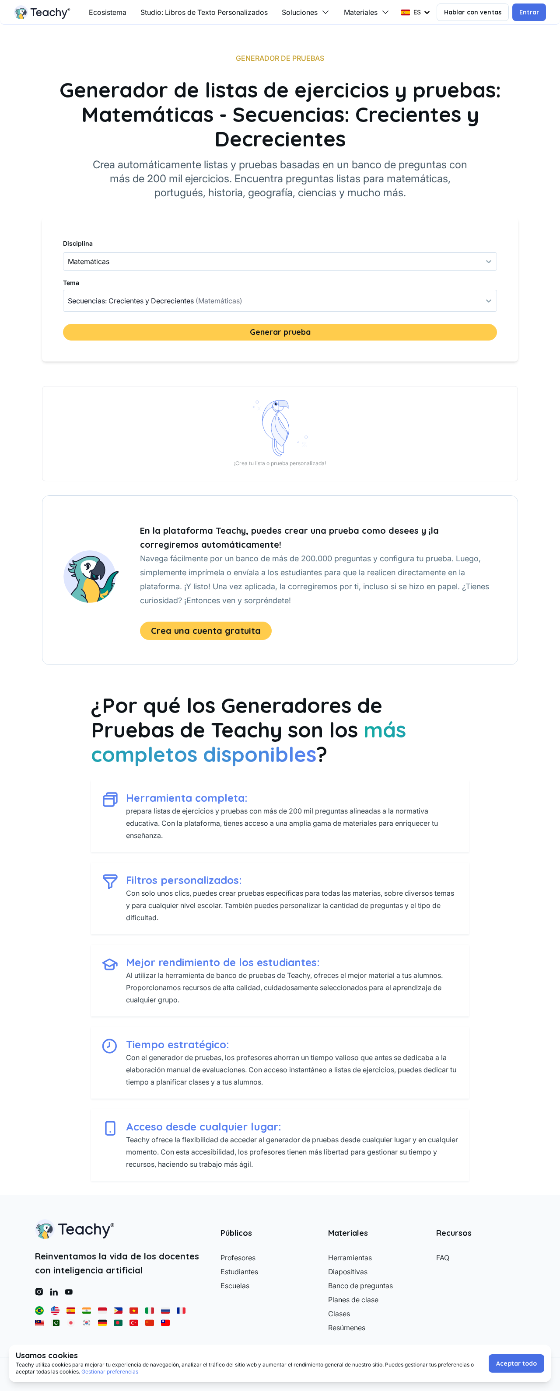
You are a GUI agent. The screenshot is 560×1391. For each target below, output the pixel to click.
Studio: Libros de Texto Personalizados (204, 12)
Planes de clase (353, 1299)
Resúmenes (346, 1327)
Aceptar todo (516, 1363)
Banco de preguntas (360, 1285)
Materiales (361, 12)
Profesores (238, 1257)
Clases (339, 1313)
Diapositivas (348, 1271)
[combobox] (69, 301)
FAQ (442, 1257)
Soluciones (300, 12)
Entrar (529, 12)
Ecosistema (107, 12)
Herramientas (350, 1257)
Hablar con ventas (473, 12)
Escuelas (234, 1285)
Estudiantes (239, 1271)
